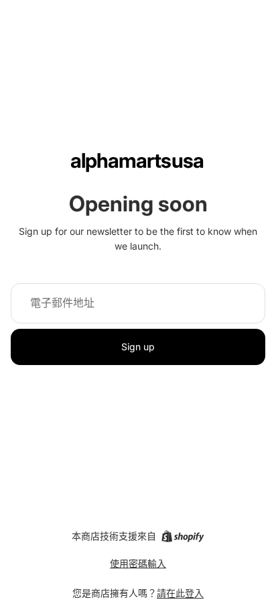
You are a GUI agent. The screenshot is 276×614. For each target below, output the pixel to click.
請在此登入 (180, 593)
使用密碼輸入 (138, 563)
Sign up (138, 346)
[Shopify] (182, 536)
